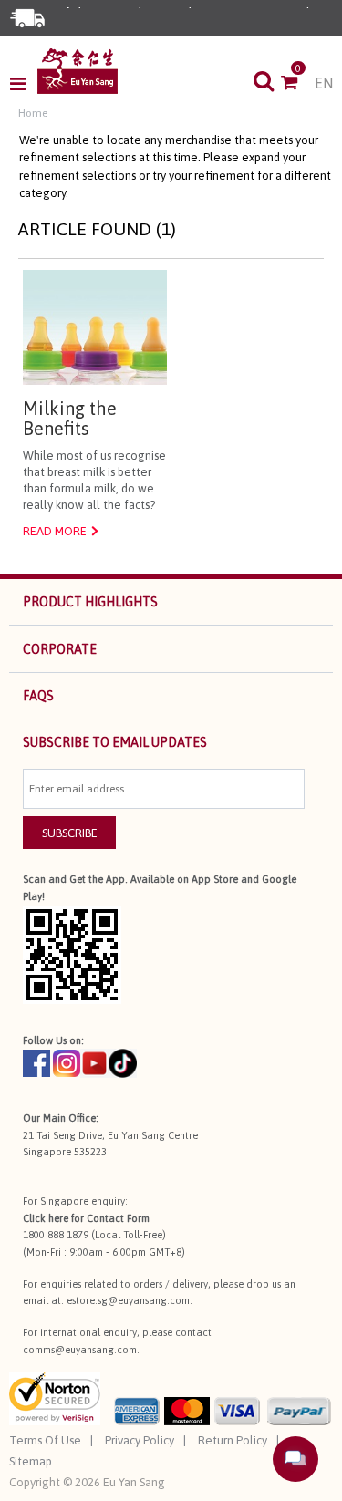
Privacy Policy (139, 1440)
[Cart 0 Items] (298, 84)
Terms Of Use (45, 1440)
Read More (55, 531)
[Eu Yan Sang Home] (77, 71)
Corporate (60, 649)
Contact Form (118, 1218)
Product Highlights (90, 602)
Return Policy (232, 1440)
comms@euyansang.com (80, 1349)
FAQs (38, 695)
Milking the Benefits (70, 419)
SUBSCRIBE (70, 833)
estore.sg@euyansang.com (128, 1300)
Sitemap (30, 1461)
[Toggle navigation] (23, 84)
